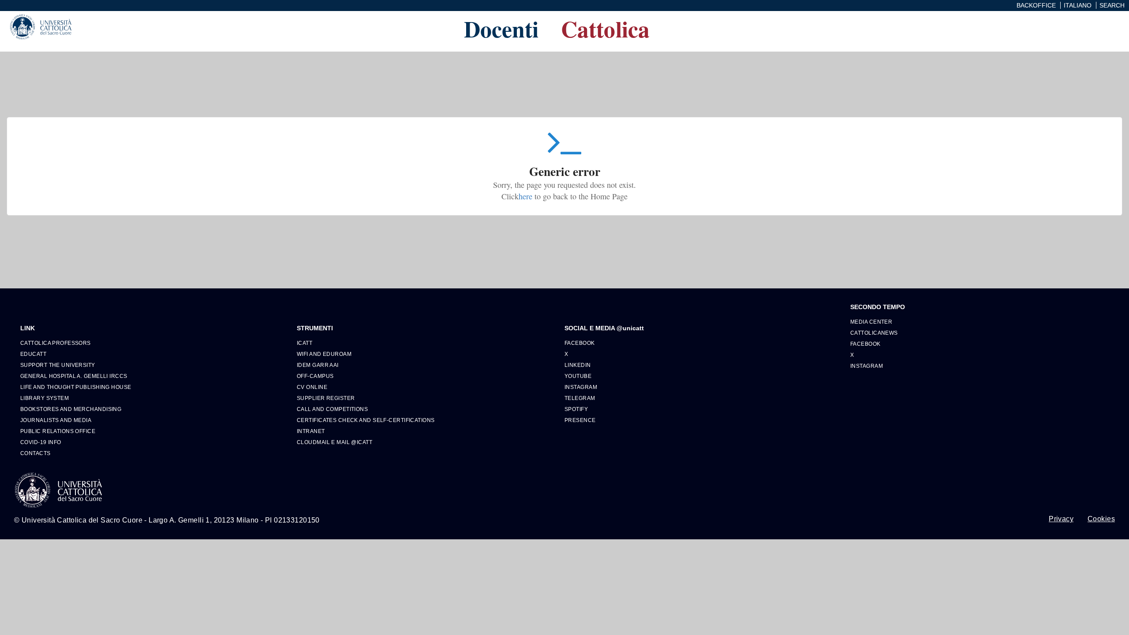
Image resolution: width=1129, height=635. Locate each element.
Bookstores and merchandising (70, 409)
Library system (44, 398)
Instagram (580, 387)
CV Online (312, 387)
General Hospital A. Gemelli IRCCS (73, 376)
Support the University (57, 365)
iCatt (304, 343)
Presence (580, 420)
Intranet (311, 431)
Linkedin (577, 365)
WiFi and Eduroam (324, 354)
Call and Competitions (332, 409)
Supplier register (326, 398)
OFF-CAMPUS (315, 376)
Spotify (576, 409)
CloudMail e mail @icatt (334, 442)
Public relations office (57, 431)
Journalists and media (55, 420)
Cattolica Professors (55, 343)
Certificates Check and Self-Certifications (365, 420)
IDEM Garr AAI (318, 365)
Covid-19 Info (40, 442)
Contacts (35, 453)
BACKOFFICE (1036, 5)
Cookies (1101, 519)
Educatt (33, 354)
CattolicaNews (874, 333)
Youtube (577, 376)
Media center (871, 322)
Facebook (579, 343)
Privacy (1061, 519)
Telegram (579, 398)
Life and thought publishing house (75, 387)
